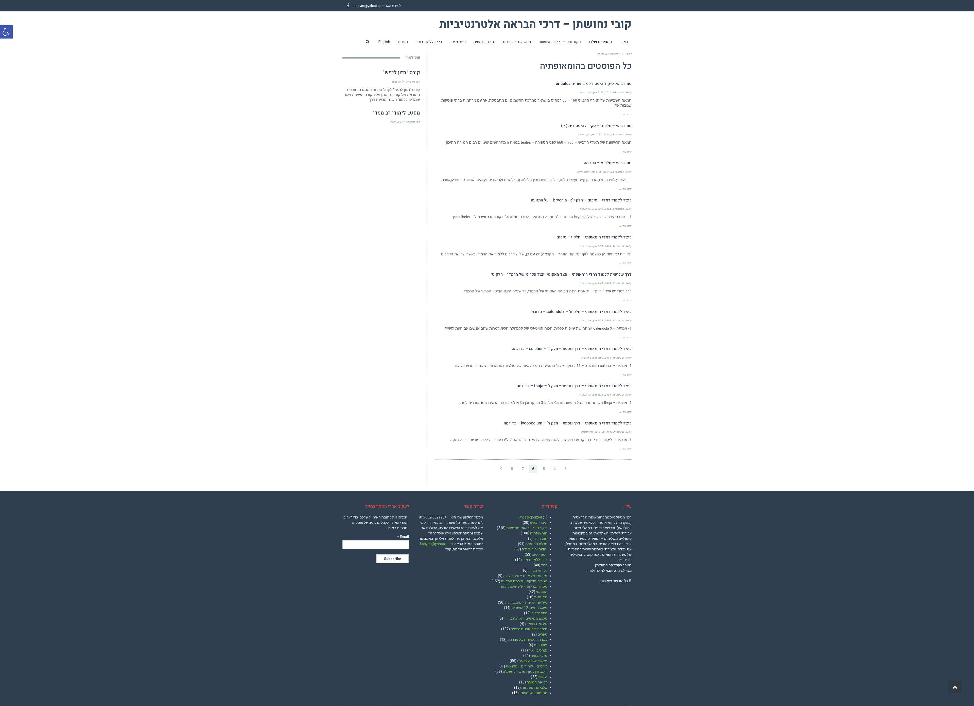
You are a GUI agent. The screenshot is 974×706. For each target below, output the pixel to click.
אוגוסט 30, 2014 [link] (614, 246)
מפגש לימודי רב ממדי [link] (396, 113)
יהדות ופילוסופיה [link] (534, 549)
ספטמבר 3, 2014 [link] (614, 208)
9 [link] (501, 469)
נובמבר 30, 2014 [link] (614, 92)
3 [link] (565, 469)
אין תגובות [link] (586, 92)
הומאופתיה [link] (538, 533)
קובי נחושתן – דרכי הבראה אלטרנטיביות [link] (535, 24)
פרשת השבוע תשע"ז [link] (532, 661)
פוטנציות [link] (540, 645)
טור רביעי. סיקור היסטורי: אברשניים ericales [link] (594, 84)
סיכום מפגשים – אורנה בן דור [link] (525, 618)
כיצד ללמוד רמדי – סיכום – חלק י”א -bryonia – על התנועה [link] (581, 200)
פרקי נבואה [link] (539, 656)
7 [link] (522, 469)
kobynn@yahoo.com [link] (369, 6)
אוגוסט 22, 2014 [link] (614, 320)
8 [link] (512, 469)
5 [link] (544, 469)
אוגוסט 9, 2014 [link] (615, 431)
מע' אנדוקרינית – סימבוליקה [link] (526, 602)
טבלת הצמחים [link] (536, 544)
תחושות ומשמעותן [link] (533, 693)
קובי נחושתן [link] (413, 81)
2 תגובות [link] (586, 357)
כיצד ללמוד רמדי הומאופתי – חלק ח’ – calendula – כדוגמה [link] (580, 312)
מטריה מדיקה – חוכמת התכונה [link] (524, 581)
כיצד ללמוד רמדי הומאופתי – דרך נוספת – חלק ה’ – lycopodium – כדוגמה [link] (568, 423)
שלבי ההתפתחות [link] (534, 687)
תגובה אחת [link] (583, 171)
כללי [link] (544, 565)
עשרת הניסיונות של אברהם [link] (527, 640)
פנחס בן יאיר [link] (538, 650)
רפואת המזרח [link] (537, 682)
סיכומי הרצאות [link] (536, 624)
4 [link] (554, 469)
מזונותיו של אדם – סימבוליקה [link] (525, 576)
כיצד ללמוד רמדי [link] (535, 560)
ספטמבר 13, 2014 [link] (613, 134)
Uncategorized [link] (530, 517)
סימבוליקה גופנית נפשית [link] (529, 629)
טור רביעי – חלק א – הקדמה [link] (608, 163)
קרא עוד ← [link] (625, 114)
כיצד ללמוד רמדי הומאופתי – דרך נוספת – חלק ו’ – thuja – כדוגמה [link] (574, 386)
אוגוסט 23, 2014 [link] (614, 283)
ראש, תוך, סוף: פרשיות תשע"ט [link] (525, 672)
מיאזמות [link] (540, 597)
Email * (403, 537)
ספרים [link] (542, 634)
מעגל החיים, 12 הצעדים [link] (529, 608)
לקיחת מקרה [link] (537, 570)
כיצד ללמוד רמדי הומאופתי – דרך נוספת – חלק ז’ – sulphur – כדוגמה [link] (572, 349)
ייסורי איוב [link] (539, 554)
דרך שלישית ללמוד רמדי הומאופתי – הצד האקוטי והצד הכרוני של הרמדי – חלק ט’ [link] (561, 274)
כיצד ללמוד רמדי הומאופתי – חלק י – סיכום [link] (594, 237)
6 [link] (533, 469)
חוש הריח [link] (540, 538)
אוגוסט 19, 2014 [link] (614, 357)
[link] (6, 32)
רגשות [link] (542, 677)
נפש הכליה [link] (539, 613)
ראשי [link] (629, 53)
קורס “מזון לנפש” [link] (401, 72)
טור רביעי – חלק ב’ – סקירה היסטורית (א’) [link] (596, 126)
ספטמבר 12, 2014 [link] (613, 171)
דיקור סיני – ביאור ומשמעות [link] (526, 528)
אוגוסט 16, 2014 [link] (614, 394)
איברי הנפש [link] (538, 523)
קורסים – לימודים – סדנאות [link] (526, 666)
